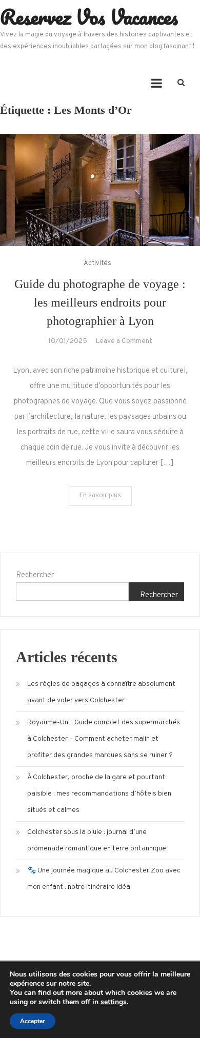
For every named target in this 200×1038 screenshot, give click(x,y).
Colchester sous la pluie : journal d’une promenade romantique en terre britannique (96, 840)
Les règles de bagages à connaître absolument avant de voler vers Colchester (101, 692)
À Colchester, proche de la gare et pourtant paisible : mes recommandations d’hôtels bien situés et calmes (99, 794)
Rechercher (35, 575)
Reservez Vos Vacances (89, 17)
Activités (97, 263)
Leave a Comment (123, 341)
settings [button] (114, 1002)
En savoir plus (100, 496)
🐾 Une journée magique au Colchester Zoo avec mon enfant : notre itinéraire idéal (104, 878)
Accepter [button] (32, 1021)
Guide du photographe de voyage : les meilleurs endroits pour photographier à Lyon (100, 302)
